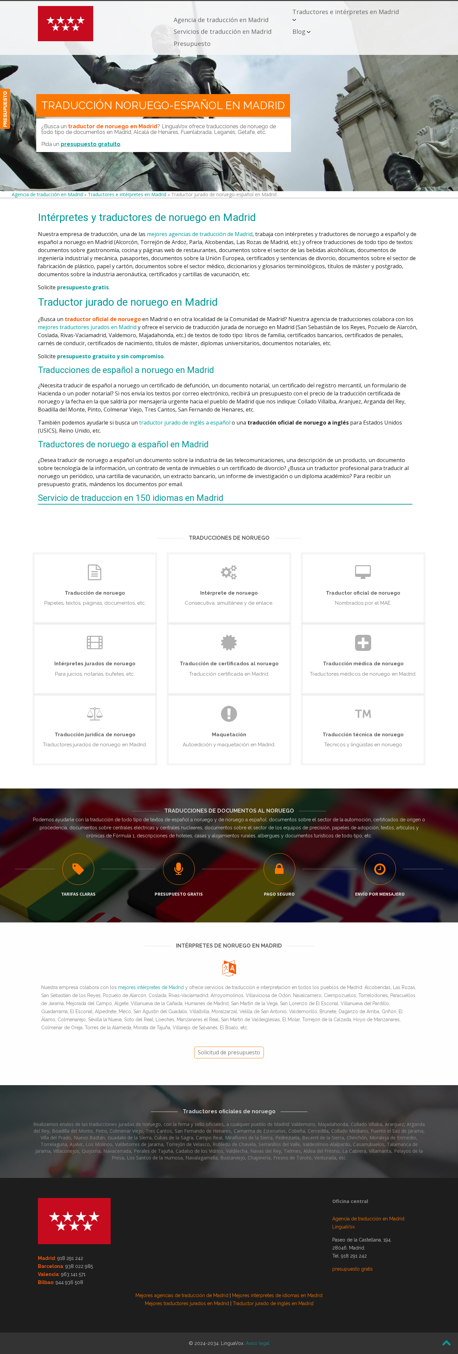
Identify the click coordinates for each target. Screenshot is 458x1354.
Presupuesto (192, 44)
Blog (298, 31)
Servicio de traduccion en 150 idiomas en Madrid (130, 498)
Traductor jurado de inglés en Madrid (273, 1303)
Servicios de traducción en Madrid (223, 31)
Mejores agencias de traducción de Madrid (181, 1295)
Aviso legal (258, 1343)
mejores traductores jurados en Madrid (87, 327)
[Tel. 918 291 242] (5, 109)
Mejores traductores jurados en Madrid (187, 1303)
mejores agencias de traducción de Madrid (199, 234)
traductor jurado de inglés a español (184, 422)
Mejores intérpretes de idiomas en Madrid (277, 1295)
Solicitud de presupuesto (229, 1052)
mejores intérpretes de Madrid (151, 987)
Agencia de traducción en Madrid (221, 20)
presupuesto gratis (352, 1269)
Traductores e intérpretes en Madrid (345, 12)
